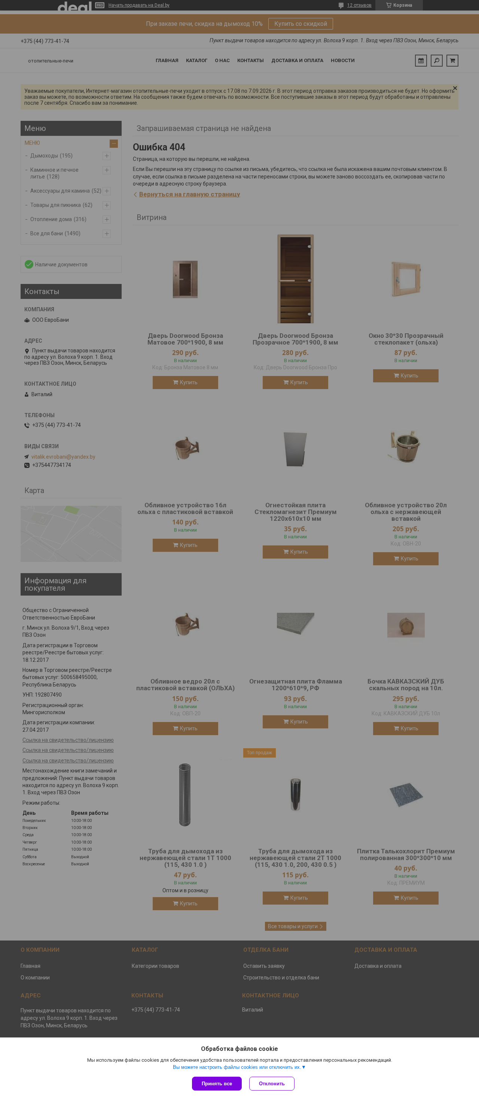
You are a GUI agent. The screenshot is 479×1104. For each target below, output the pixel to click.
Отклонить (272, 1083)
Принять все (217, 1083)
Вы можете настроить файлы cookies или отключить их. (237, 1067)
